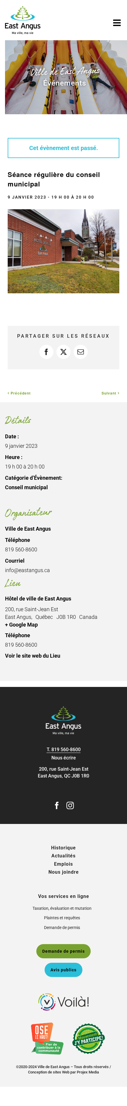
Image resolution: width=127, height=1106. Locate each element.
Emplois (63, 864)
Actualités (63, 856)
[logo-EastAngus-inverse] (63, 708)
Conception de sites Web (48, 1072)
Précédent (21, 393)
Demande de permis (62, 927)
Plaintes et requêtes (62, 917)
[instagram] (70, 805)
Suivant (109, 393)
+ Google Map (21, 625)
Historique (63, 848)
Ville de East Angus (28, 529)
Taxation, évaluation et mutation (62, 908)
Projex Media (88, 1072)
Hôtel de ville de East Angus (38, 598)
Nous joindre (63, 872)
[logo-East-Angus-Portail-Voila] (63, 995)
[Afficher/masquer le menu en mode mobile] (117, 22)
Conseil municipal (26, 487)
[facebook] (57, 805)
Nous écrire (63, 758)
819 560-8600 (66, 749)
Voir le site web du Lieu (32, 656)
